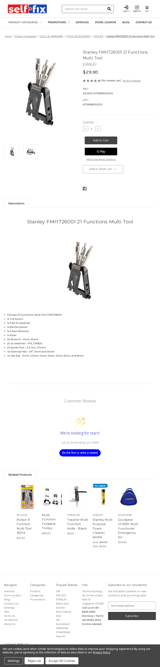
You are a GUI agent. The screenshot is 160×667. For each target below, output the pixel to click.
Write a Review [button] (132, 80)
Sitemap (9, 607)
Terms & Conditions (11, 618)
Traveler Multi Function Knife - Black (77, 524)
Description (16, 203)
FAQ (6, 611)
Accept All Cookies (62, 661)
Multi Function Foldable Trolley (49, 521)
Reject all (34, 661)
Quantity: (88, 122)
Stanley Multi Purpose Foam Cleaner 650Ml (102, 528)
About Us (10, 624)
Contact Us (144, 22)
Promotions (57, 22)
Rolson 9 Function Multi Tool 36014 (24, 526)
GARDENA (62, 628)
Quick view (27, 492)
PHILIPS (61, 595)
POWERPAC (63, 632)
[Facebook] (85, 188)
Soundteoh (63, 624)
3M (58, 591)
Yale (58, 616)
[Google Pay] (101, 151)
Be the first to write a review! (80, 453)
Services (82, 22)
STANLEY (61, 599)
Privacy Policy (101, 652)
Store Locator (105, 22)
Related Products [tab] (20, 474)
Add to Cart (27, 502)
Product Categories (23, 22)
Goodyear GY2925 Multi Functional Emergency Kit (128, 528)
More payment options (101, 159)
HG (58, 620)
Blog (125, 22)
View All (60, 636)
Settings (14, 661)
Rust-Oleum (63, 611)
